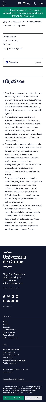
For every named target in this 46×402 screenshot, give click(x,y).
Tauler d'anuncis (9, 330)
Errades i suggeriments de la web (15, 369)
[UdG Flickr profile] (8, 301)
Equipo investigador (12, 48)
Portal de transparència (12, 349)
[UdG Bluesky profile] (8, 296)
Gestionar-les (33, 398)
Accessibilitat (8, 358)
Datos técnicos (10, 41)
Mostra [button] (38, 62)
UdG (5, 22)
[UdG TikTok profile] (4, 296)
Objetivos (7, 45)
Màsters (6, 324)
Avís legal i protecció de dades (14, 360)
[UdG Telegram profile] (17, 301)
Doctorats (6, 327)
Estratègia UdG (8, 335)
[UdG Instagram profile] (12, 296)
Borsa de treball (9, 332)
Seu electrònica (9, 352)
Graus (5, 321)
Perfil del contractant (11, 355)
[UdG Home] (3, 3)
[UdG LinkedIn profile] (17, 296)
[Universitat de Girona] (14, 260)
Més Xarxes (7, 306)
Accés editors (8, 372)
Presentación (9, 37)
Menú (41, 3)
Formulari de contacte (11, 288)
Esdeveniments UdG (10, 338)
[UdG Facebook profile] (4, 301)
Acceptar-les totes (13, 398)
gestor (23, 390)
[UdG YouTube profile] (12, 301)
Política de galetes (10, 363)
